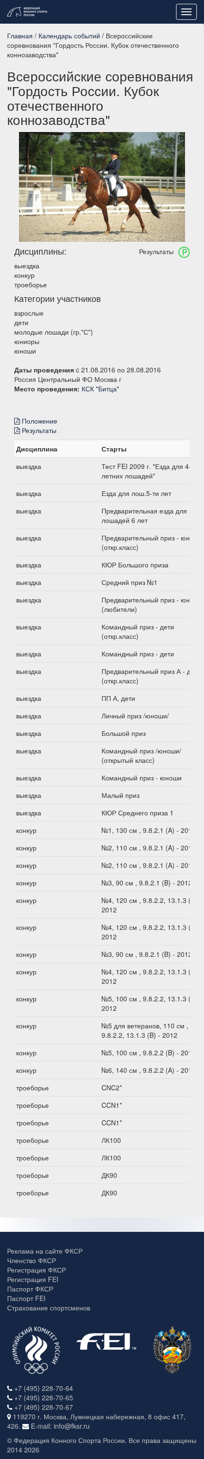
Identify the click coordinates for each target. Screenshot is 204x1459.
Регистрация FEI (32, 1279)
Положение (38, 420)
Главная (20, 35)
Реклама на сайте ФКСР (45, 1251)
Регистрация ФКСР (36, 1269)
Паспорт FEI (26, 1298)
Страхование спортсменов (48, 1307)
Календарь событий (69, 35)
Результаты (38, 430)
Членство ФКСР (31, 1260)
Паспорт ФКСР (30, 1288)
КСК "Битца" (100, 388)
